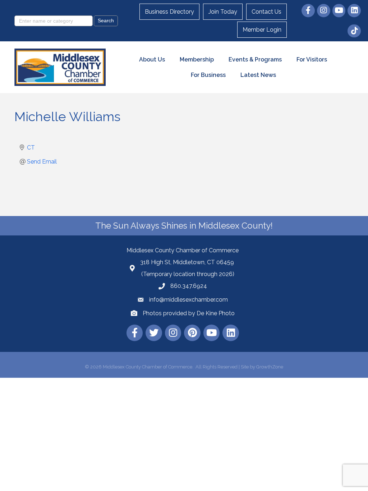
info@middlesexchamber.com (188, 299)
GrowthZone (269, 367)
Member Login (262, 29)
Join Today (222, 11)
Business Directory (169, 11)
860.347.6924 (188, 286)
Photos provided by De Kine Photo (189, 313)
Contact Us (266, 11)
